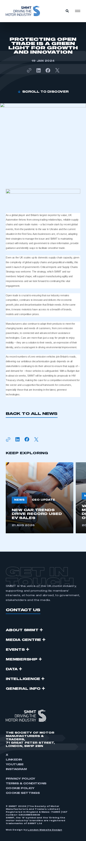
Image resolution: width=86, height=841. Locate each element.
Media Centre (23, 640)
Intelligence (23, 679)
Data (12, 669)
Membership (22, 659)
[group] (39, 497)
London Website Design (44, 830)
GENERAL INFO (23, 688)
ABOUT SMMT (22, 630)
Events (15, 649)
